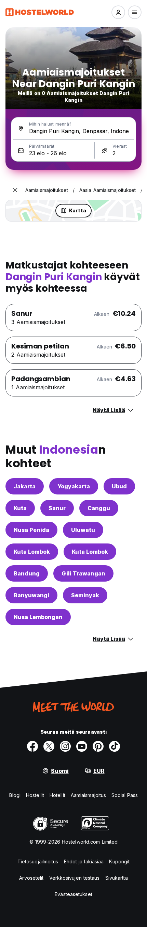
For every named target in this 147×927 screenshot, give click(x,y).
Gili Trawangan (83, 573)
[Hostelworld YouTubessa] (81, 746)
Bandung (27, 573)
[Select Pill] (118, 12)
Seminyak (85, 595)
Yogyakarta (73, 486)
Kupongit (119, 861)
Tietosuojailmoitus (37, 861)
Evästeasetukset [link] (73, 894)
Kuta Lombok (32, 551)
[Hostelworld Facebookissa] (32, 746)
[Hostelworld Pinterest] (98, 746)
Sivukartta (116, 878)
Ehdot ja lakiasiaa (84, 861)
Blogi (15, 795)
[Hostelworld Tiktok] (114, 746)
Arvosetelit (31, 878)
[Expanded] (15, 190)
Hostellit (35, 795)
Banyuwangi (31, 595)
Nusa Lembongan (38, 617)
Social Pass (124, 795)
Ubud (119, 486)
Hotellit (57, 795)
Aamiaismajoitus (88, 795)
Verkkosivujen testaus (74, 878)
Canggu (99, 508)
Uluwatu (83, 529)
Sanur (57, 508)
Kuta (20, 508)
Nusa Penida (31, 529)
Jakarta (25, 486)
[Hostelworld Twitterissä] (48, 746)
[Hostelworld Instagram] (65, 746)
